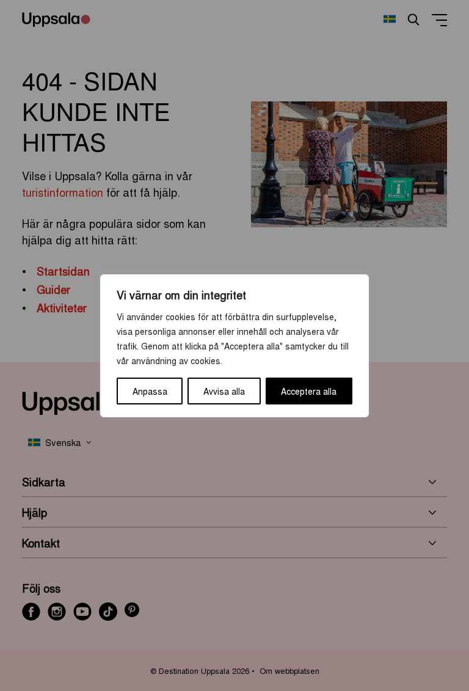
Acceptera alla (308, 391)
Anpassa (150, 391)
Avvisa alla (224, 391)
